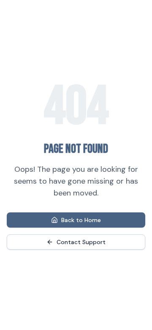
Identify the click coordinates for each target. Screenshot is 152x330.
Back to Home (81, 220)
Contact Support (81, 242)
